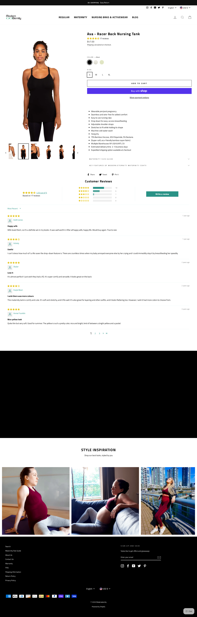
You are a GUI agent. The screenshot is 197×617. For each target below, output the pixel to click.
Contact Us (9, 559)
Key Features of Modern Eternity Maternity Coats (118, 165)
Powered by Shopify (98, 606)
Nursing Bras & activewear (110, 17)
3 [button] (99, 333)
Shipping (90, 44)
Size (89, 69)
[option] (98, 2)
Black (89, 62)
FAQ (7, 567)
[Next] (76, 152)
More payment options (139, 97)
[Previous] (7, 152)
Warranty (9, 563)
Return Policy (10, 576)
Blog (135, 17)
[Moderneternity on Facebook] (128, 565)
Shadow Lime (101, 62)
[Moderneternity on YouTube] (133, 565)
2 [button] (95, 333)
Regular (64, 17)
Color (93, 57)
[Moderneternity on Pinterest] (144, 565)
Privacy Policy (10, 580)
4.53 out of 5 (41, 192)
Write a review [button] (162, 194)
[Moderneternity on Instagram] (122, 565)
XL (109, 74)
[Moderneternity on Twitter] (139, 565)
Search (8, 546)
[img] (14, 216)
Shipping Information (13, 572)
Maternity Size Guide (101, 159)
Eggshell (95, 62)
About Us (8, 555)
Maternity (80, 17)
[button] (93, 38)
